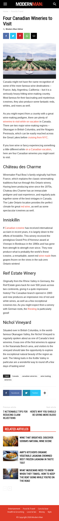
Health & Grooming (15, 512)
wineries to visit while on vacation (21, 121)
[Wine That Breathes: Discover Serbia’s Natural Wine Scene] (10, 441)
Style (50, 512)
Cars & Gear (43, 508)
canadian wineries (29, 376)
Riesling (32, 309)
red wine (25, 206)
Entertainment (14, 508)
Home (5, 11)
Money (42, 512)
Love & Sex (31, 512)
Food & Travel (17, 11)
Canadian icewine (14, 228)
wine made (45, 255)
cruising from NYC (38, 137)
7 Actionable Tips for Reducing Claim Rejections (15, 415)
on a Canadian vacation (38, 149)
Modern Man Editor (14, 29)
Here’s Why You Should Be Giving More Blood (43, 413)
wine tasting (46, 376)
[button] (55, 4)
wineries (7, 380)
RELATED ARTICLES (16, 429)
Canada (15, 376)
